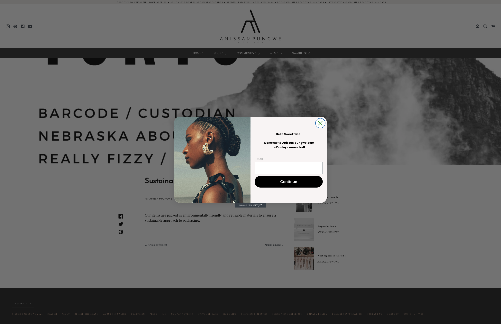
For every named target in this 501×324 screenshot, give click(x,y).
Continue (288, 182)
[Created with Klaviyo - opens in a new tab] (250, 205)
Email (259, 159)
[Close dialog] (320, 123)
